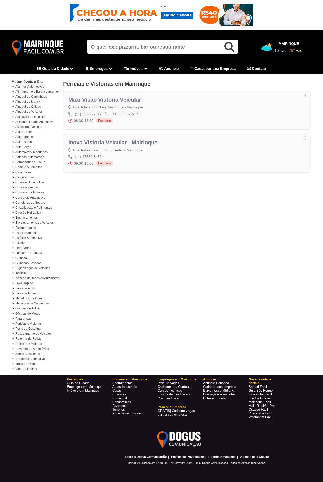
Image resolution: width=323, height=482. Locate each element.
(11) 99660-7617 (88, 114)
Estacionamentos (27, 233)
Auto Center (23, 132)
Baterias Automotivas (29, 157)
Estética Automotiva (28, 238)
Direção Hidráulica (28, 212)
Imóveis (136, 68)
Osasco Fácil (258, 409)
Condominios (121, 402)
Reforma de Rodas (28, 339)
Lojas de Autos (25, 288)
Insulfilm (21, 273)
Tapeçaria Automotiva (30, 359)
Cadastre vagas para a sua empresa (176, 412)
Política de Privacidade (187, 457)
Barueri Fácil (258, 387)
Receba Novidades (222, 457)
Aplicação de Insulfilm (30, 117)
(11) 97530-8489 (88, 157)
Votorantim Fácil (260, 417)
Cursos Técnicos (170, 390)
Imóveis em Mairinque (83, 390)
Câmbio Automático (28, 167)
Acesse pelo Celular (254, 457)
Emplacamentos (26, 217)
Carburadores (25, 177)
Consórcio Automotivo (30, 197)
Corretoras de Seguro (30, 202)
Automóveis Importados (31, 152)
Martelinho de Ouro (28, 298)
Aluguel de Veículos (29, 112)
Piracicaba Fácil (260, 413)
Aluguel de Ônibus (28, 106)
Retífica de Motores (28, 344)
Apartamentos (122, 383)
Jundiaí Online (259, 398)
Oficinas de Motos (27, 313)
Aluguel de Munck (27, 101)
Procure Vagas (168, 383)
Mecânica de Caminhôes (32, 303)
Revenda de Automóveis (32, 349)
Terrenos (118, 409)
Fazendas (119, 406)
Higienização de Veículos (32, 268)
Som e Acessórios (27, 354)
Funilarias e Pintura (28, 253)
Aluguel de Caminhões (31, 96)
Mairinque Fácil (260, 402)
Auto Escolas (24, 142)
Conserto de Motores (29, 192)
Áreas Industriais (124, 387)
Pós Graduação (169, 398)
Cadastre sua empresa (219, 387)
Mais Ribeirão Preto (263, 406)
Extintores (22, 243)
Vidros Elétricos (26, 369)
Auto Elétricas (24, 137)
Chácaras (119, 394)
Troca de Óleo (25, 364)
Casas (117, 390)
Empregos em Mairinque (84, 387)
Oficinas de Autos (27, 308)
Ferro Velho (23, 248)
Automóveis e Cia (27, 81)
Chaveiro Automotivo (29, 182)
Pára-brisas (23, 318)
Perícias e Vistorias (28, 323)
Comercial (119, 398)
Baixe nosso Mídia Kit (219, 390)
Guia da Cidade (55, 68)
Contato (258, 68)
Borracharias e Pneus (30, 162)
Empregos (99, 68)
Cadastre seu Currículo (174, 387)
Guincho (21, 258)
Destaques (75, 379)
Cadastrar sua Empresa (214, 68)
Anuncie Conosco (216, 383)
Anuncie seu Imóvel (126, 413)
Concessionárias (27, 187)
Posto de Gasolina (28, 328)
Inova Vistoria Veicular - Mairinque (112, 142)
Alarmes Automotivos (29, 86)
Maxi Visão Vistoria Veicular (104, 100)
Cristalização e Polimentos (33, 207)
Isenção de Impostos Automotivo (37, 278)
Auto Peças (23, 147)
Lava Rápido (24, 283)
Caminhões (23, 172)
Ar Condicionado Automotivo (35, 122)
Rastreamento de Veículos (33, 333)
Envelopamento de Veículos (34, 222)
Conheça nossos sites (219, 394)
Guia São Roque (261, 390)
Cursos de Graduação (174, 394)
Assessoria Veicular (28, 127)
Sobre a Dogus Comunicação (146, 457)
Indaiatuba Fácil (260, 394)
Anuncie (171, 68)
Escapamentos (25, 228)
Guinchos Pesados (28, 263)
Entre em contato (215, 398)
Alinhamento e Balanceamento (36, 91)
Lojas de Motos (25, 293)
